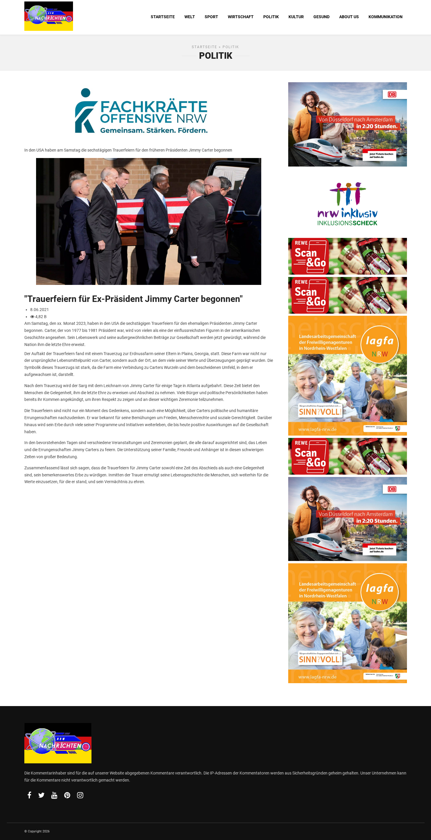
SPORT (211, 16)
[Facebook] (29, 795)
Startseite (204, 47)
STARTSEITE (163, 16)
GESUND (321, 16)
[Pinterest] (67, 795)
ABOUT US (349, 16)
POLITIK (271, 16)
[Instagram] (80, 795)
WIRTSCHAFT (241, 16)
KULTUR (296, 16)
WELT (189, 16)
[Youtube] (54, 795)
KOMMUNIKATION (386, 16)
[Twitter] (41, 795)
